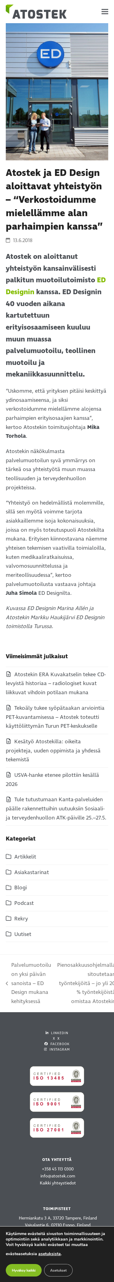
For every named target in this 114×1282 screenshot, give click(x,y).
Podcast (24, 903)
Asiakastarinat (31, 872)
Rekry (21, 919)
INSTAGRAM (59, 1049)
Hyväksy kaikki (24, 1270)
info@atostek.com (57, 1176)
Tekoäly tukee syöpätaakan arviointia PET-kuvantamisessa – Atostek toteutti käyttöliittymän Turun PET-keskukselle (55, 717)
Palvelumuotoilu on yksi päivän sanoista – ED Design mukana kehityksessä (28, 983)
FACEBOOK (59, 1044)
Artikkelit (25, 857)
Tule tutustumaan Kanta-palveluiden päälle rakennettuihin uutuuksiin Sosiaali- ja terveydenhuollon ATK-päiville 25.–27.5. (56, 808)
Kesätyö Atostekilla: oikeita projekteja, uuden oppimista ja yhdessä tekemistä (53, 750)
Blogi (20, 887)
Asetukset (58, 1270)
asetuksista (49, 1254)
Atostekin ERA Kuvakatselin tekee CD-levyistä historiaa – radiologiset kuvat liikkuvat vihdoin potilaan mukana (56, 683)
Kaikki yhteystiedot (58, 1183)
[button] (105, 11)
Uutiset (22, 934)
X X (56, 1038)
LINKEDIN (59, 1033)
